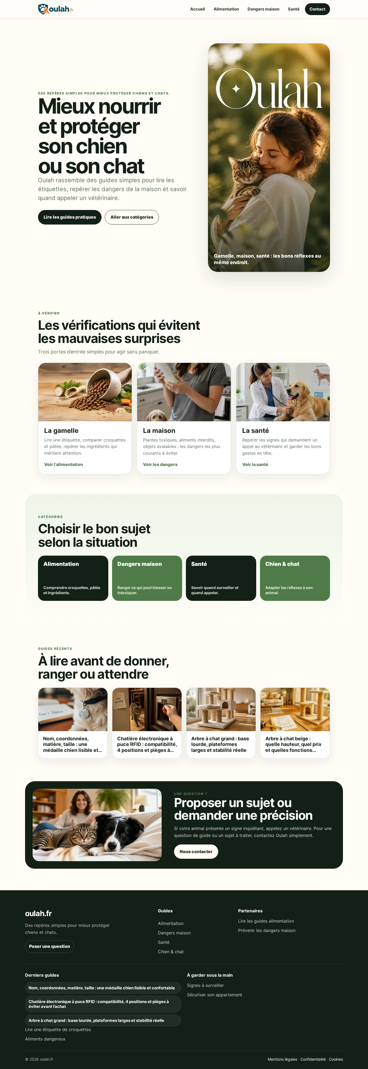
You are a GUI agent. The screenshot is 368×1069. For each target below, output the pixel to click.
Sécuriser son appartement (214, 994)
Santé (294, 9)
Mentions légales (282, 1059)
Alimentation (226, 9)
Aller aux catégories (131, 217)
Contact (317, 9)
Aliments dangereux (45, 1039)
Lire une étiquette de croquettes (58, 1029)
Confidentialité (313, 1059)
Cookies (336, 1059)
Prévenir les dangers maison (267, 930)
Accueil (197, 9)
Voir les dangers (160, 464)
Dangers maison (263, 9)
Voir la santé (255, 464)
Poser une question (49, 946)
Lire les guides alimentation (266, 921)
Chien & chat (171, 951)
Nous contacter (196, 851)
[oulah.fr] (56, 9)
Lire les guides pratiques (70, 217)
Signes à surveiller (205, 985)
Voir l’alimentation (63, 464)
